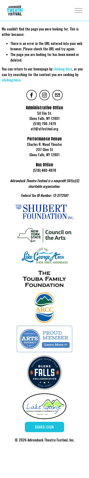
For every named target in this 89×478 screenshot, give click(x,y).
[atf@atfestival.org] (57, 95)
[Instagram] (44, 95)
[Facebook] (31, 95)
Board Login (44, 427)
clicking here (62, 69)
